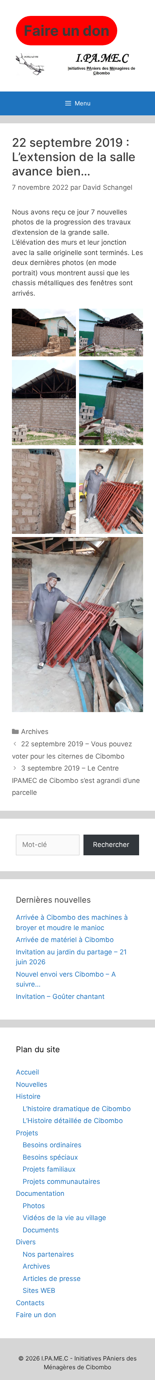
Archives (34, 732)
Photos (34, 1206)
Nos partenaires (48, 1254)
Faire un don (36, 1315)
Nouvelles (31, 1084)
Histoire (28, 1096)
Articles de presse (52, 1279)
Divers (26, 1242)
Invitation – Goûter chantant (60, 996)
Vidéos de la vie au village (64, 1218)
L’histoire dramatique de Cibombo (77, 1109)
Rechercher (111, 845)
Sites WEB (39, 1290)
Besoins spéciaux (50, 1157)
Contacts (30, 1303)
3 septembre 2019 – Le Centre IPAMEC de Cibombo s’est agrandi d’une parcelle (76, 780)
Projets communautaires (61, 1181)
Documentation (40, 1193)
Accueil (27, 1072)
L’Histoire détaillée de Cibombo (73, 1121)
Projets (27, 1133)
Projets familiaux (49, 1169)
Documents (41, 1230)
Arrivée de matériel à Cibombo (65, 940)
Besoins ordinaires (52, 1145)
